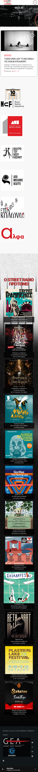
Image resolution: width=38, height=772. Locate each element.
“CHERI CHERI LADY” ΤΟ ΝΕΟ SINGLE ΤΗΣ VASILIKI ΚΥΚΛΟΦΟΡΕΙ (19, 60)
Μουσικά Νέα (7, 55)
